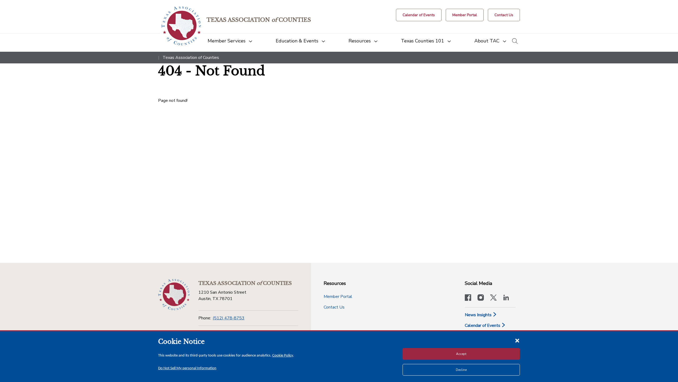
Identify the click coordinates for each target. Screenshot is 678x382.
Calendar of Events (483, 325)
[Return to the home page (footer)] (174, 295)
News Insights (479, 315)
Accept (461, 354)
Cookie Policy (282, 356)
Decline (461, 370)
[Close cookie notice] (517, 340)
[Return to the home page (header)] (181, 25)
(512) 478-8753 (228, 318)
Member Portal (338, 296)
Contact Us (334, 307)
